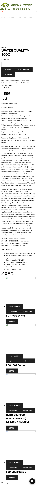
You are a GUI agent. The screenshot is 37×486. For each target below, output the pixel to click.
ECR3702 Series (15, 315)
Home (3, 17)
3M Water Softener (13, 81)
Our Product (11, 17)
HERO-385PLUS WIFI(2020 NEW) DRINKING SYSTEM (17, 418)
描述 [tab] (7, 93)
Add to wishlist (24, 69)
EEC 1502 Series (15, 365)
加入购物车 (8, 69)
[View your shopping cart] (36, 12)
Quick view (28, 311)
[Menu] (18, 1)
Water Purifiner (21, 83)
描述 (7, 87)
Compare (9, 74)
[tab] (21, 87)
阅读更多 (12, 321)
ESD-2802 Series (16, 471)
